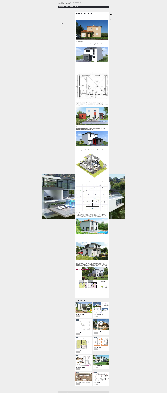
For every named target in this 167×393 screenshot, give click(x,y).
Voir (77, 316)
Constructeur (61, 6)
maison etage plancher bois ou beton (83, 382)
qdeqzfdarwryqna (105, 392)
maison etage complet (98, 365)
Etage (67, 6)
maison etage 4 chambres (81, 350)
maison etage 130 (97, 382)
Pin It (110, 19)
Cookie (101, 392)
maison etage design (97, 331)
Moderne (71, 6)
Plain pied (76, 6)
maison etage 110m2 (80, 332)
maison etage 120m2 (97, 347)
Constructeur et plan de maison (69, 2)
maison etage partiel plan (98, 314)
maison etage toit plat (80, 314)
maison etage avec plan (80, 367)
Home (77, 10)
